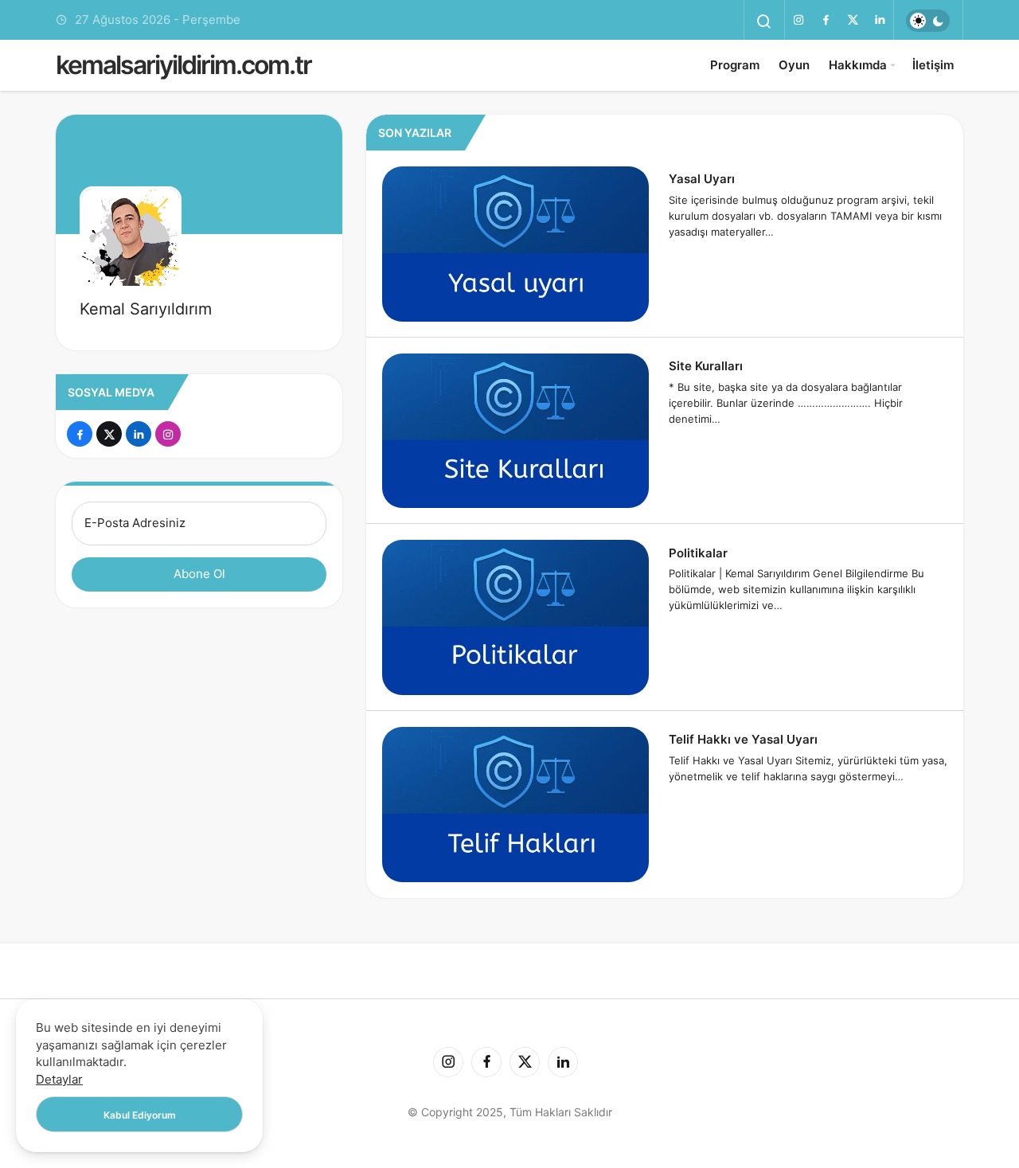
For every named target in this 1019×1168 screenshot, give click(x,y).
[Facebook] (825, 20)
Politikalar (698, 552)
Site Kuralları (706, 365)
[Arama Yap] (764, 21)
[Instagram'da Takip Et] (168, 434)
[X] (852, 20)
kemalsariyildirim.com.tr (183, 64)
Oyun (794, 64)
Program (734, 64)
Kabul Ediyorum (139, 1115)
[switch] (928, 21)
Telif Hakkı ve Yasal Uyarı (743, 739)
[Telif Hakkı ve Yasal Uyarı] (515, 804)
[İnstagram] (798, 20)
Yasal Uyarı (702, 178)
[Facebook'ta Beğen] (79, 434)
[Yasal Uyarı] (515, 244)
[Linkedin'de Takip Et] (138, 434)
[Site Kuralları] (515, 431)
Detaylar (59, 1079)
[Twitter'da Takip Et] (109, 434)
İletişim (933, 64)
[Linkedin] (879, 20)
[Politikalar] (515, 617)
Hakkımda (858, 64)
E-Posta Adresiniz (134, 522)
